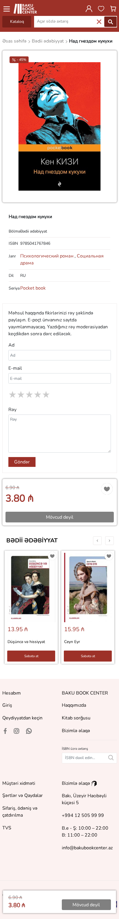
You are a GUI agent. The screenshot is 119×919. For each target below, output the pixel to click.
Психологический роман (48, 256)
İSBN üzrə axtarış (75, 748)
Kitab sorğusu (76, 718)
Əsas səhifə (15, 41)
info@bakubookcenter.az (87, 848)
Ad (11, 345)
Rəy (12, 409)
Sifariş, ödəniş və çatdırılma (20, 811)
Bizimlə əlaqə (76, 731)
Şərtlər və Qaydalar (22, 795)
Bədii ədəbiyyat (31, 540)
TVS (6, 828)
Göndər (22, 462)
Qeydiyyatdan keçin (22, 718)
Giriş (7, 705)
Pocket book (33, 288)
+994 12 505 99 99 (83, 815)
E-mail (15, 368)
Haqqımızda (74, 705)
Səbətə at (31, 656)
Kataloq (17, 21)
